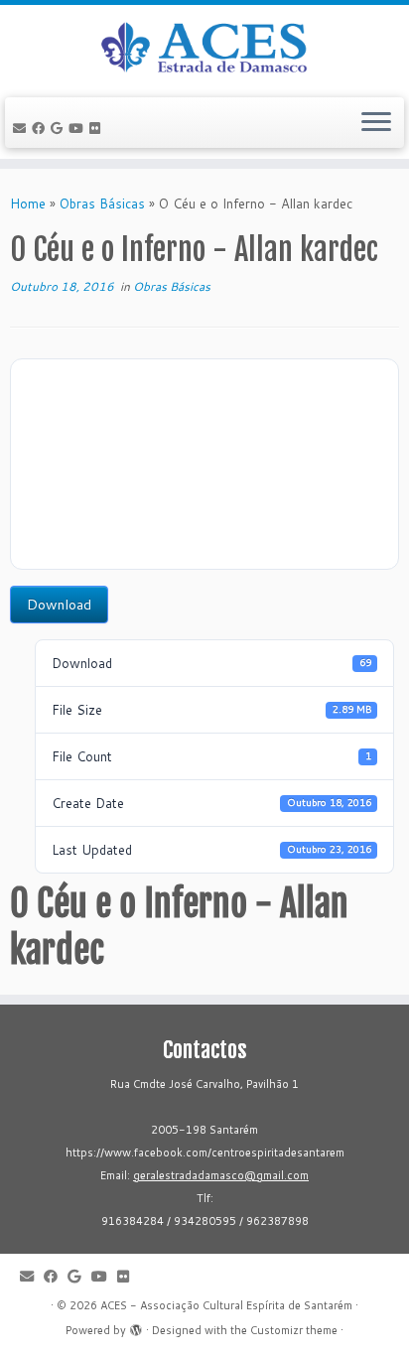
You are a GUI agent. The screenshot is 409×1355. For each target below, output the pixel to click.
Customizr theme (294, 1330)
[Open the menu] (376, 123)
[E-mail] (22, 128)
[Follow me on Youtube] (78, 128)
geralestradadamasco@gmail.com (221, 1175)
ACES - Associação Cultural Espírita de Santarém (226, 1305)
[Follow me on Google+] (59, 128)
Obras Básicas (102, 203)
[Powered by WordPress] (136, 1326)
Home (28, 203)
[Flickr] (97, 128)
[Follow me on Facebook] (41, 128)
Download (59, 604)
